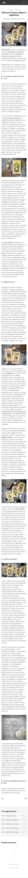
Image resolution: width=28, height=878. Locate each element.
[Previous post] (3, 798)
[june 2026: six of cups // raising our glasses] (14, 832)
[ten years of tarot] (14, 816)
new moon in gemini (13, 118)
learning (12, 56)
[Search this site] (22, 2)
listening (4, 56)
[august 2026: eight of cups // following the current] (14, 820)
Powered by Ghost (14, 867)
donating (18, 54)
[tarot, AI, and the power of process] (14, 828)
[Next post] (25, 798)
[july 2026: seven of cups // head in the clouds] (14, 824)
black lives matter (19, 60)
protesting (11, 52)
